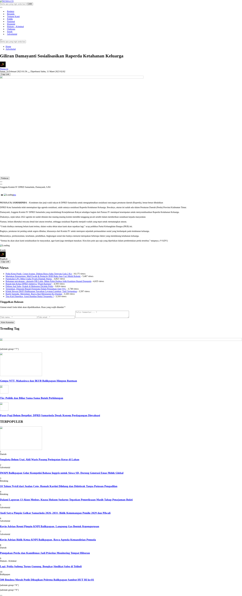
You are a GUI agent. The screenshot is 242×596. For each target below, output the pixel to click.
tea (14, 195)
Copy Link (5, 74)
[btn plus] (1, 181)
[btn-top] (1, 595)
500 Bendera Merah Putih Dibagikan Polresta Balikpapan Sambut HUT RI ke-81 (47, 579)
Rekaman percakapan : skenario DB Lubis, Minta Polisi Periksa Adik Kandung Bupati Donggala (48, 281)
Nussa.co (4, 69)
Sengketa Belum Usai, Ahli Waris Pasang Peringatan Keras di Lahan (39, 459)
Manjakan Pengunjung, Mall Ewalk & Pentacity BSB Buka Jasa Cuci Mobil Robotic (43, 276)
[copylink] (1, 184)
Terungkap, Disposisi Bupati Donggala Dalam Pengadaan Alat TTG (36, 289)
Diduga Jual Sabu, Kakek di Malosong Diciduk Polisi (29, 286)
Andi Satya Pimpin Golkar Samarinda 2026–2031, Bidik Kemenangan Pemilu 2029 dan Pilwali (55, 512)
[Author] (3, 66)
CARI (30, 4)
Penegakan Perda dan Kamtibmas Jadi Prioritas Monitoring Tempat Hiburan (45, 552)
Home (8, 46)
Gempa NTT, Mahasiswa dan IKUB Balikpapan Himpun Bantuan (38, 380)
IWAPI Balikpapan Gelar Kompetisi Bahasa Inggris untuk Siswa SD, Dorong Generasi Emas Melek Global (61, 472)
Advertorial (11, 49)
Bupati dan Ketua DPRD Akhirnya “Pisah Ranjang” (29, 284)
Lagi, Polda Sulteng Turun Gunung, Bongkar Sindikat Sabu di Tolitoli (41, 566)
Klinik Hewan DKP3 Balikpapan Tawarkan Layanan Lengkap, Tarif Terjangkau (41, 291)
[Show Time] (29, 72)
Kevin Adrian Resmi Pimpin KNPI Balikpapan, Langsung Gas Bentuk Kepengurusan (49, 526)
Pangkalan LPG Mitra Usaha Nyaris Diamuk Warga (29, 279)
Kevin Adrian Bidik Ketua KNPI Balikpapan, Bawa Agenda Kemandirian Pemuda (48, 539)
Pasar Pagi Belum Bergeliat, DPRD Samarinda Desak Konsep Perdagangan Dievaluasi (50, 415)
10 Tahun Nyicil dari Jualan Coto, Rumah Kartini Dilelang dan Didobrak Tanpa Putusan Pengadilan (58, 486)
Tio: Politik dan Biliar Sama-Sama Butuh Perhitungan (31, 398)
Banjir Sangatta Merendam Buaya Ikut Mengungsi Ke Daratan (34, 294)
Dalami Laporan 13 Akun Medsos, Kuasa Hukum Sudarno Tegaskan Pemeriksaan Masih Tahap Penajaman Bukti (66, 499)
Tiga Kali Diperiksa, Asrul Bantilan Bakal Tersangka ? (30, 296)
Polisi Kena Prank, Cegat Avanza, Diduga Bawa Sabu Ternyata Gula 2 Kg (39, 274)
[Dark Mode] (1, 7)
